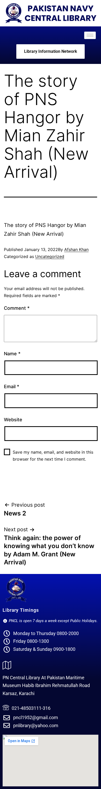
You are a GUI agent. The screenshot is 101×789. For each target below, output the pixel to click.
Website (13, 419)
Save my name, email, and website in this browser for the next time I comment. (53, 455)
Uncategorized (49, 256)
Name (12, 353)
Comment (17, 308)
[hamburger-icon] (90, 35)
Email (11, 386)
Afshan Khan (76, 249)
